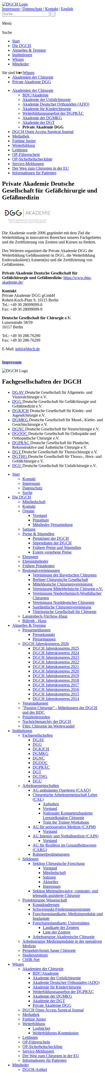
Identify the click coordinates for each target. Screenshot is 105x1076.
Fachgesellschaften (37, 735)
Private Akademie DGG (31, 82)
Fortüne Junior (24, 141)
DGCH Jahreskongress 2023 (56, 657)
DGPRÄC (21, 443)
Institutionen (22, 55)
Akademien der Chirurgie (32, 77)
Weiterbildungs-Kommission (55, 1033)
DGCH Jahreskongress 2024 (56, 653)
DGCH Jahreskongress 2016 (56, 689)
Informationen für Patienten (34, 173)
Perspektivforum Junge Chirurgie (49, 950)
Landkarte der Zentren (61, 927)
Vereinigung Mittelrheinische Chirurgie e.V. (68, 589)
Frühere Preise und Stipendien (57, 547)
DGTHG (20, 456)
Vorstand (40, 515)
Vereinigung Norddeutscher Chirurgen (63, 602)
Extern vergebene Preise (52, 552)
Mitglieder (20, 64)
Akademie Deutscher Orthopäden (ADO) (55, 104)
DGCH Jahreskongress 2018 (56, 680)
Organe (28, 511)
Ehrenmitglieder (35, 561)
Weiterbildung (23, 145)
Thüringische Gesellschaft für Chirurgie (64, 611)
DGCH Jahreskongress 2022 (56, 662)
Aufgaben (51, 804)
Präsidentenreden (36, 717)
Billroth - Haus (34, 621)
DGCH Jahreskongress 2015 (56, 694)
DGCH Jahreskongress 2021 (56, 666)
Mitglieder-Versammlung (53, 524)
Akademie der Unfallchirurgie (46, 99)
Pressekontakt (44, 634)
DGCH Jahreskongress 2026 (45, 644)
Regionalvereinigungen (41, 570)
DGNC (18, 429)
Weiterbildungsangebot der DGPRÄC (53, 113)
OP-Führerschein (26, 154)
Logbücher (41, 1028)
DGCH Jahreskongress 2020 (56, 671)
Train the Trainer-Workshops (66, 822)
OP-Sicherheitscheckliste (32, 159)
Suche (27, 492)
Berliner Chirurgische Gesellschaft (60, 579)
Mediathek (20, 136)
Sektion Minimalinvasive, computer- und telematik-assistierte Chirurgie (65, 893)
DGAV (18, 392)
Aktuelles (50, 882)
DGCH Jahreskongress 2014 (56, 698)
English (67, 9)
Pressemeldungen (36, 630)
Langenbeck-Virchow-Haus (44, 616)
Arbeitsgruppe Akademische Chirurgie (64, 937)
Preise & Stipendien (38, 534)
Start (16, 41)
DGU (17, 465)
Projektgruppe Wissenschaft (44, 900)
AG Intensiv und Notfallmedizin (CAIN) (65, 836)
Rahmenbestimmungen (51, 854)
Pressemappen (44, 639)
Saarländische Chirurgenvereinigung (62, 607)
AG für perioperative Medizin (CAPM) (64, 827)
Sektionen (30, 859)
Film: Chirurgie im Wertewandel (48, 726)
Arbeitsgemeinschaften (40, 785)
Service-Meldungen (28, 164)
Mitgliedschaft (33, 502)
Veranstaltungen (35, 703)
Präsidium (41, 520)
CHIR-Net (31, 959)
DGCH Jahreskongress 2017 (56, 685)
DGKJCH (20, 411)
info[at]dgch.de (27, 349)
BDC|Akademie (35, 95)
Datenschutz (32, 9)
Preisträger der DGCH (51, 538)
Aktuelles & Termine (29, 50)
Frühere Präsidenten (38, 566)
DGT (17, 452)
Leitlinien (20, 150)
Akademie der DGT (38, 122)
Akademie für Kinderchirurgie (46, 109)
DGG (17, 401)
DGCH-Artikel (34, 1069)
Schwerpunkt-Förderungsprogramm (61, 909)
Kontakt (51, 9)
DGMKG (20, 420)
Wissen (18, 59)
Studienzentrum (35, 955)
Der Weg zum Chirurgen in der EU (40, 168)
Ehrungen (30, 557)
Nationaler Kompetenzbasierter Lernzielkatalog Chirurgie (68, 815)
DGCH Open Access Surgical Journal (42, 131)
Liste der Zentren (56, 932)
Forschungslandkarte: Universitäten (61, 923)
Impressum (11, 9)
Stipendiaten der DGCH (52, 543)
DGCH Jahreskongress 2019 (56, 676)
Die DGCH (21, 45)
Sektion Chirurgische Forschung (59, 863)
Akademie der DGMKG (42, 118)
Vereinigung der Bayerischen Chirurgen (65, 575)
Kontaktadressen (46, 905)
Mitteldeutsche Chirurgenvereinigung (63, 584)
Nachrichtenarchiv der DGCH (46, 721)
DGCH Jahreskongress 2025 (56, 648)
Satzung (28, 529)
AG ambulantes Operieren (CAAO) (61, 790)
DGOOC (20, 433)
